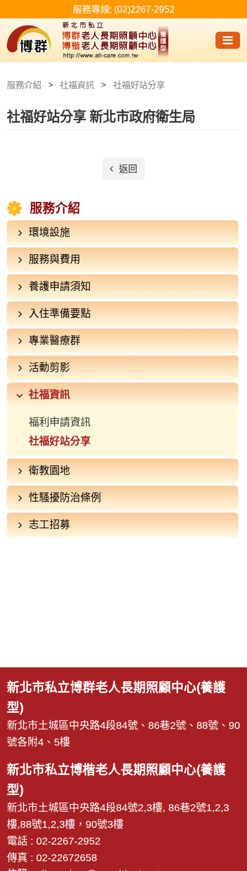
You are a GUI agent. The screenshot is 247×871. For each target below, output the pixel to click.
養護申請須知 (60, 286)
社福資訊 (49, 394)
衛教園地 (49, 470)
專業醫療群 (54, 340)
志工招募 (49, 524)
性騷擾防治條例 (65, 497)
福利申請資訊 (60, 422)
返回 (127, 169)
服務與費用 (54, 259)
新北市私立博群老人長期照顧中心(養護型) (100, 40)
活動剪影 (49, 367)
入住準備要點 (60, 313)
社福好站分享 (60, 441)
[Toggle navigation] (227, 40)
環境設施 (49, 232)
